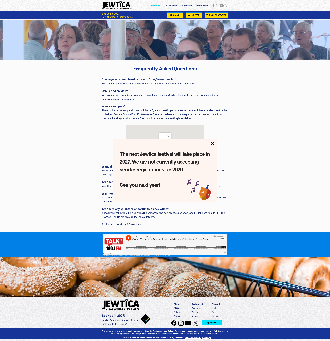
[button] (212, 143)
